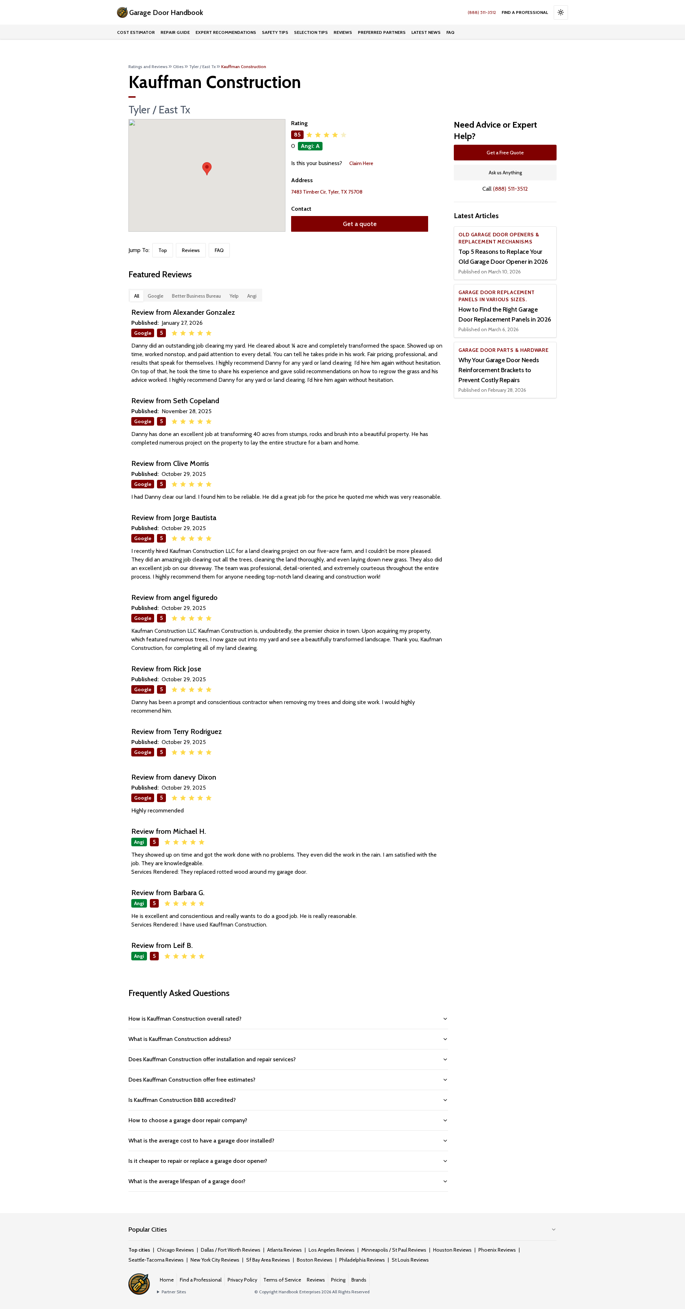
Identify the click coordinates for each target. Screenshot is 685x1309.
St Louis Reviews (410, 1260)
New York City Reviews (215, 1260)
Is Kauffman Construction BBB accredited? (182, 1100)
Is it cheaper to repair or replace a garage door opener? (197, 1160)
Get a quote (360, 224)
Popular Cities (147, 1229)
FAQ (450, 32)
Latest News (426, 32)
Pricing (338, 1280)
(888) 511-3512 (482, 12)
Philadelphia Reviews (362, 1260)
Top (162, 250)
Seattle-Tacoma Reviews (156, 1260)
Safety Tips (275, 32)
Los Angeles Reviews (332, 1250)
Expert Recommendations (226, 32)
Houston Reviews (452, 1250)
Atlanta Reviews (284, 1250)
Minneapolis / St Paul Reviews (393, 1250)
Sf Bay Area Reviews (268, 1260)
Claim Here (361, 163)
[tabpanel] (288, 635)
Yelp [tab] (234, 296)
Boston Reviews (315, 1260)
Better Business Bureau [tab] (196, 296)
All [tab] (136, 296)
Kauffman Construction (243, 66)
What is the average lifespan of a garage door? (186, 1181)
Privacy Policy (242, 1280)
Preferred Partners (382, 32)
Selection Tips (311, 32)
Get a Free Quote (505, 152)
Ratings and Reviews (148, 66)
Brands (358, 1280)
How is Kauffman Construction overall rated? (185, 1018)
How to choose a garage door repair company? (187, 1120)
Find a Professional (525, 12)
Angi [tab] (252, 296)
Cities (178, 66)
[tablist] (195, 295)
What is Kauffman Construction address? (179, 1039)
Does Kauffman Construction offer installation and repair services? (212, 1059)
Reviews (343, 32)
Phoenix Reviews (497, 1250)
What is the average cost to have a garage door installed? (201, 1140)
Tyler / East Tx (202, 66)
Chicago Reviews (175, 1250)
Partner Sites (174, 1291)
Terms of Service (282, 1280)
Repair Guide (175, 32)
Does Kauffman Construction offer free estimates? (191, 1079)
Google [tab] (155, 296)
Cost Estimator (136, 32)
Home (167, 1280)
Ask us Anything (505, 172)
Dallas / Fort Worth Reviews (230, 1250)
